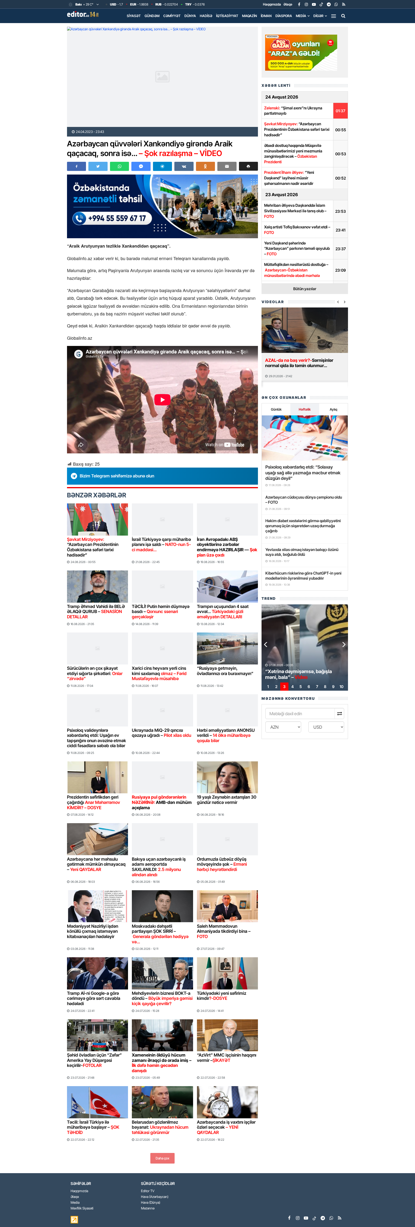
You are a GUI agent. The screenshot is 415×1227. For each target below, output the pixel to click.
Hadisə (206, 16)
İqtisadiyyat (227, 16)
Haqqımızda (272, 4)
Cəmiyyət (172, 16)
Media (301, 16)
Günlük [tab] (276, 409)
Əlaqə (287, 4)
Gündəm (152, 16)
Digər (318, 16)
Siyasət (134, 16)
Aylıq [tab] (333, 409)
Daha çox (162, 1158)
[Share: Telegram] (162, 166)
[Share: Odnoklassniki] (205, 166)
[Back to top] (401, 1213)
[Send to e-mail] (226, 166)
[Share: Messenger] (140, 166)
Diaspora (283, 16)
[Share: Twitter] (97, 166)
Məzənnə (147, 1208)
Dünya (190, 16)
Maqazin (249, 16)
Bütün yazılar (304, 288)
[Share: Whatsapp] (119, 166)
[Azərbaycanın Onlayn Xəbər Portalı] (84, 14)
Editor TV (147, 1191)
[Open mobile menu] (333, 16)
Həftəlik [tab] (305, 409)
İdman (266, 16)
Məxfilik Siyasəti (82, 1208)
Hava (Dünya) (150, 1202)
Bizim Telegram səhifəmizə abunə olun (117, 475)
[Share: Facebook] (76, 166)
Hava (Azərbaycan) (154, 1197)
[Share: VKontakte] (183, 166)
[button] (248, 166)
